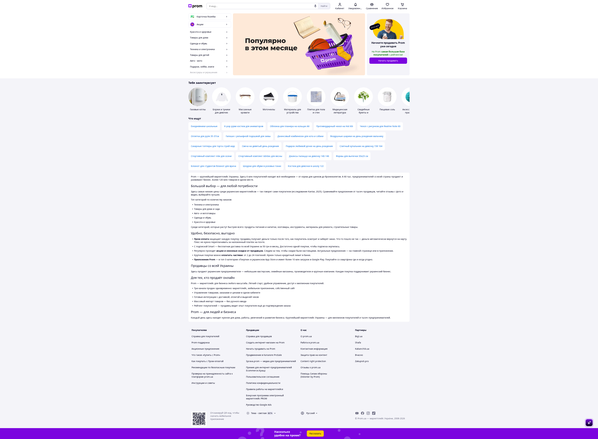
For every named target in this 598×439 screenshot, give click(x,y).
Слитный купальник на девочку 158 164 (361, 146)
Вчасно (359, 354)
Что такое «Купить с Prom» (206, 354)
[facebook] (362, 413)
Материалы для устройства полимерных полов (292, 114)
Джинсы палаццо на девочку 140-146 (309, 156)
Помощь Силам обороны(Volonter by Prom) (314, 375)
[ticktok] (374, 413)
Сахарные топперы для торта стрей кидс (213, 146)
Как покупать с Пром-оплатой (207, 361)
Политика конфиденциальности (263, 382)
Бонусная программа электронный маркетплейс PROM (265, 397)
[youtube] (357, 413)
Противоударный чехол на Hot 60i (334, 126)
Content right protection (313, 361)
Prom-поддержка (201, 342)
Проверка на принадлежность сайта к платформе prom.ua (212, 375)
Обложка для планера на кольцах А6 (289, 126)
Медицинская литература (339, 111)
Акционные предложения (205, 348)
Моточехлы (269, 109)
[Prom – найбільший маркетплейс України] (195, 6)
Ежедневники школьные (204, 126)
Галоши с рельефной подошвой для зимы (248, 136)
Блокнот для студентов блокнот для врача (213, 166)
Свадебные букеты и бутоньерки (363, 112)
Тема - (259, 413)
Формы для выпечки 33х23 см (352, 156)
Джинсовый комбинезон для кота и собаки (300, 136)
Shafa (358, 342)
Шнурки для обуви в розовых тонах (262, 166)
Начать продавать (388, 60)
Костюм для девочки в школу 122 (306, 166)
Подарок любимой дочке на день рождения (309, 146)
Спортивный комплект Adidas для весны (260, 156)
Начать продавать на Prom (260, 348)
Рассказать (315, 433)
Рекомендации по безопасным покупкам (213, 367)
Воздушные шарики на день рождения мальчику (356, 136)
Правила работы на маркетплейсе (264, 389)
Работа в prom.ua (310, 342)
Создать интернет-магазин (260, 342)
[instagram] (368, 413)
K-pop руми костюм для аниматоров (243, 126)
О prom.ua (306, 336)
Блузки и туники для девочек (221, 111)
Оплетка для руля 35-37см (205, 136)
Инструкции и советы (203, 382)
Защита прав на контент (314, 354)
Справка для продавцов (259, 336)
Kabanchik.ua (362, 348)
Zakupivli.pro (362, 361)
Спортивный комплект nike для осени (211, 156)
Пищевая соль (387, 109)
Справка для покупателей (205, 336)
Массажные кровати (245, 111)
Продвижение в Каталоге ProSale (264, 354)
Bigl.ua (358, 336)
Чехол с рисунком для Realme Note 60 (380, 126)
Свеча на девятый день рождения (260, 146)
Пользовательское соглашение (262, 376)
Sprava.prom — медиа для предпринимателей (271, 361)
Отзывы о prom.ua (310, 367)
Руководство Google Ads (259, 404)
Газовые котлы (198, 109)
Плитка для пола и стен (316, 111)
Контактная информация (314, 348)
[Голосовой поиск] (315, 6)
